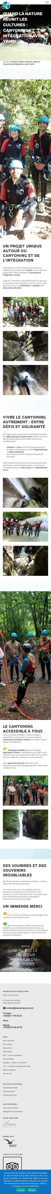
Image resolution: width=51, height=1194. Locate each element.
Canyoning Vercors (10, 1095)
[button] (47, 2)
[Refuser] (47, 1182)
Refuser (32, 1190)
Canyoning (24, 50)
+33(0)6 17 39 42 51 (12, 1016)
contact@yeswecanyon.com (19, 1008)
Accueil (6, 62)
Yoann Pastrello (13, 47)
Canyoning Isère (9, 1091)
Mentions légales (9, 1070)
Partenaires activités (10, 1108)
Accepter (21, 1190)
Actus (15, 50)
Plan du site (7, 1074)
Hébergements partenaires (12, 1112)
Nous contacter (8, 1041)
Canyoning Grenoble (10, 1088)
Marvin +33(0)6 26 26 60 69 (12, 1026)
